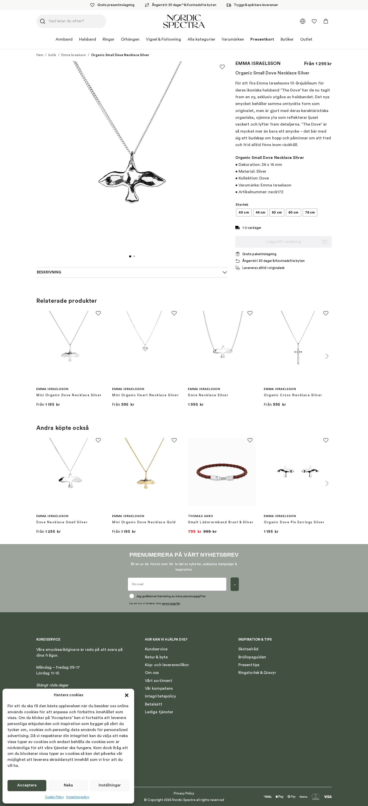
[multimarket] (302, 21)
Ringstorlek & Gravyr (257, 673)
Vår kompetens (159, 688)
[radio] (243, 212)
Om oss (152, 673)
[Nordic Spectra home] (184, 21)
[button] (126, 695)
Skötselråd (248, 649)
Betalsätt (153, 704)
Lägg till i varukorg (283, 242)
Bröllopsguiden (252, 657)
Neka (68, 785)
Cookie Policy (54, 796)
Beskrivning (49, 272)
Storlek (242, 205)
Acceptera (27, 785)
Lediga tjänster (159, 712)
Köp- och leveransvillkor (167, 665)
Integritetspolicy (77, 796)
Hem (39, 55)
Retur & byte (156, 657)
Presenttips (248, 665)
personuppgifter (171, 603)
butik (52, 55)
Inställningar (110, 785)
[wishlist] (314, 21)
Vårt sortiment (158, 681)
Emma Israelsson (73, 55)
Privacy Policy (184, 793)
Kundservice (156, 649)
